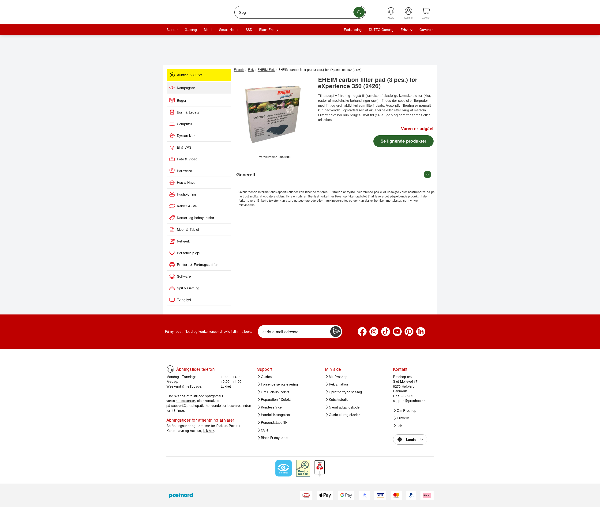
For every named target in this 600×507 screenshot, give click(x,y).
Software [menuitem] (184, 276)
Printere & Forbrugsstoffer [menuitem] (197, 264)
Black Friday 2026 (275, 437)
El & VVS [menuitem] (184, 147)
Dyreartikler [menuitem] (186, 135)
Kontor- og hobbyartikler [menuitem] (195, 217)
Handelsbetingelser (275, 414)
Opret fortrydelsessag (345, 392)
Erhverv (406, 29)
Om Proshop (406, 410)
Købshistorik (338, 399)
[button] (273, 114)
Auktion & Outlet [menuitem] (189, 74)
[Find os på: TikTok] (385, 331)
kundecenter (185, 400)
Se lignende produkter (403, 141)
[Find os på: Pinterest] (409, 331)
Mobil (208, 29)
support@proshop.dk (187, 405)
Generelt (245, 174)
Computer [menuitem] (184, 123)
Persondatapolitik (274, 422)
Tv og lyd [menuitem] (184, 299)
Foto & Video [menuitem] (187, 159)
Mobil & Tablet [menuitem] (188, 229)
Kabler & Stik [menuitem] (187, 206)
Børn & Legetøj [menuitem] (188, 112)
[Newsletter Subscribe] (335, 331)
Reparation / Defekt (276, 399)
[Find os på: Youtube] (397, 331)
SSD (249, 29)
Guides (266, 376)
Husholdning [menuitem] (186, 194)
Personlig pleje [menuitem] (188, 252)
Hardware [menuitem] (184, 170)
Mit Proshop (338, 376)
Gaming (191, 29)
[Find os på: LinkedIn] (421, 331)
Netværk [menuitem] (183, 241)
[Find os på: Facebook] (362, 331)
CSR (264, 430)
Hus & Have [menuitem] (186, 182)
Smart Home (228, 29)
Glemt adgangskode (344, 407)
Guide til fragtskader (344, 414)
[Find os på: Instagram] (374, 331)
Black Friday (268, 29)
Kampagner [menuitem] (186, 87)
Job (399, 425)
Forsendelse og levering (279, 384)
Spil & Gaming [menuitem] (188, 288)
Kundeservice (271, 407)
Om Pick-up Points (275, 392)
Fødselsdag (353, 29)
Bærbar (172, 29)
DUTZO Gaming (381, 29)
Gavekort (427, 29)
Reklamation (338, 384)
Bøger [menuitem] (181, 100)
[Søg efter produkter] (359, 12)
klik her (208, 430)
